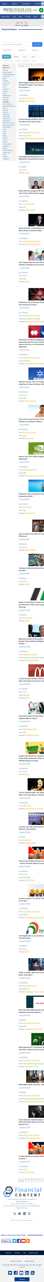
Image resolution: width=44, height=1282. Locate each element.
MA (24, 360)
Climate (5, 85)
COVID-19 (5, 89)
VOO (30, 135)
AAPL (25, 1063)
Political (5, 142)
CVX (24, 510)
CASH (31, 1098)
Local (14, 17)
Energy (29, 507)
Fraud (38, 1023)
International (25, 61)
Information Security (9, 123)
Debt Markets (7, 95)
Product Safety (7, 144)
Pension (5, 140)
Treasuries (33, 61)
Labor (4, 129)
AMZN (25, 657)
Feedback (22, 1279)
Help (24, 1252)
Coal (4, 87)
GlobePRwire (24, 945)
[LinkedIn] (24, 1214)
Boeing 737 (6, 77)
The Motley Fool (24, 95)
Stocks (16, 56)
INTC (32, 318)
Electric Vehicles (7, 104)
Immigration (6, 121)
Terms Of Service (21, 1208)
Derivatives (6, 98)
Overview (6, 61)
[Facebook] (19, 1214)
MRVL (40, 657)
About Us (8, 1252)
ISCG (28, 1063)
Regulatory (6, 146)
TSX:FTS (25, 914)
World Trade (36, 241)
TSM (28, 989)
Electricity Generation (9, 106)
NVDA (35, 318)
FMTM (28, 318)
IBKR (25, 732)
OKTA (38, 1063)
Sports (14, 4)
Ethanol (5, 108)
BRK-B (28, 877)
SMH (39, 318)
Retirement (33, 432)
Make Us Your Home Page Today (13, 1235)
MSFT (31, 1063)
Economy (6, 102)
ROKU (42, 1063)
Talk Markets (23, 166)
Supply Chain (6, 152)
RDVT (25, 1026)
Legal (4, 135)
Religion (5, 148)
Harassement (7, 119)
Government (30, 241)
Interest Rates (7, 127)
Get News (23, 836)
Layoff (4, 131)
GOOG (32, 657)
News (5, 4)
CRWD (35, 1098)
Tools (33, 56)
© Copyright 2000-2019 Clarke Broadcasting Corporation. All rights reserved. (22, 1266)
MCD (28, 695)
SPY (27, 135)
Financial (5, 110)
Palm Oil (5, 138)
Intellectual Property (9, 125)
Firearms (5, 112)
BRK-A (25, 877)
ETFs (24, 56)
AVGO (25, 318)
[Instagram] (29, 1214)
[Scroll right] (42, 4)
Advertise (17, 1252)
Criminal (5, 91)
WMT (25, 398)
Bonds (24, 805)
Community (26, 4)
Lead (4, 133)
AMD (25, 1098)
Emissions (30, 618)
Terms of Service (15, 1261)
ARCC (25, 278)
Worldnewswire (24, 768)
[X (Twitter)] (15, 1214)
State (20, 17)
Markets (6, 56)
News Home (5, 17)
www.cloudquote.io (22, 1201)
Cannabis (5, 81)
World (35, 17)
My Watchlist (21, 50)
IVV (24, 135)
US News (28, 17)
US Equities (6, 159)
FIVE (39, 1098)
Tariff (4, 154)
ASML (25, 989)
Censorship (6, 83)
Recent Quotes (7, 50)
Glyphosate (6, 117)
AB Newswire (24, 544)
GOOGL (36, 657)
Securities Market (8, 150)
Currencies (18, 61)
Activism (5, 70)
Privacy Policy (33, 1206)
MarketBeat (23, 1020)
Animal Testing (7, 72)
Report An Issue (33, 1252)
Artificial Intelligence (8, 74)
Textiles (5, 157)
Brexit (4, 79)
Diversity (5, 100)
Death (4, 93)
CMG (25, 695)
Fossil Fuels (6, 114)
